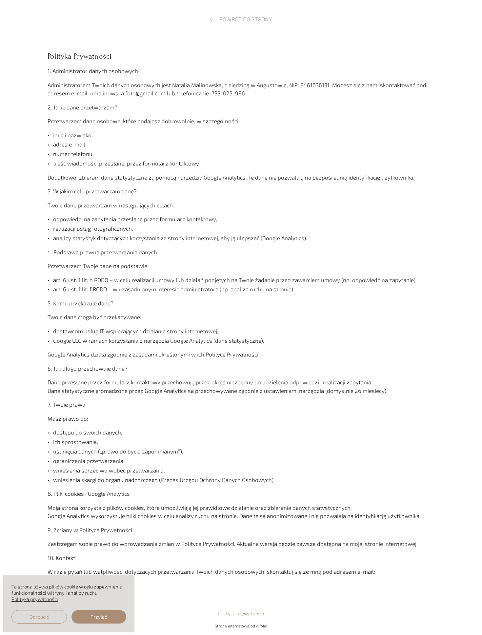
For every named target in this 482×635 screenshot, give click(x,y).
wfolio (261, 626)
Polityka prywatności (241, 613)
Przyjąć (98, 617)
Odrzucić (39, 617)
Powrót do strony (245, 19)
